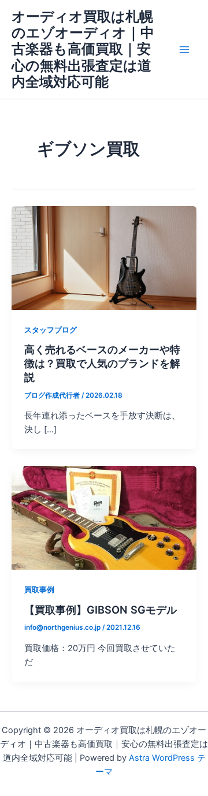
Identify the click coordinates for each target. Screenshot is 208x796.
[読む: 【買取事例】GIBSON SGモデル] (104, 517)
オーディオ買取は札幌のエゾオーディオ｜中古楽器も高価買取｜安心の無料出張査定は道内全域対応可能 (83, 49)
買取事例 (39, 589)
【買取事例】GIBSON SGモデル (100, 609)
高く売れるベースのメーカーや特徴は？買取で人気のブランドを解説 (102, 363)
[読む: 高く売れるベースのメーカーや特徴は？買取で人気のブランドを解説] (104, 257)
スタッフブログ (50, 330)
